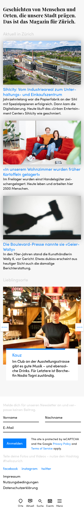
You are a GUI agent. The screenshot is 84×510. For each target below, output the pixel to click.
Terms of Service (42, 448)
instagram (30, 468)
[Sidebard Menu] (59, 501)
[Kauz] (42, 326)
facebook (11, 468)
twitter (46, 468)
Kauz (17, 355)
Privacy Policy (62, 444)
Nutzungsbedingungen (21, 482)
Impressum (11, 476)
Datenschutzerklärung (20, 487)
